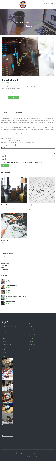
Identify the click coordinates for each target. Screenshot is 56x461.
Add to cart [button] (51, 200)
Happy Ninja (4, 240)
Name (2, 156)
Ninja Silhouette (34, 205)
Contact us (4, 352)
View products (23, 200)
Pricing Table (32, 334)
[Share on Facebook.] (3, 104)
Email (2, 159)
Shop (21, 22)
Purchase (35, 456)
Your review (4, 147)
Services (4, 349)
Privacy (19, 456)
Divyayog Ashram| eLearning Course (16, 453)
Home (16, 22)
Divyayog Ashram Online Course (40, 453)
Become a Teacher (6, 344)
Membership (32, 332)
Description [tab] (7, 112)
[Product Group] (14, 190)
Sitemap (29, 456)
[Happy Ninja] (14, 225)
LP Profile (31, 329)
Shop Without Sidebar (6, 265)
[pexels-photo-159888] (28, 56)
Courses (31, 323)
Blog (30, 347)
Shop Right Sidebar (6, 263)
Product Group (5, 205)
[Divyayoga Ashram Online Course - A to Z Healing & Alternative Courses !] (23, 4)
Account (31, 341)
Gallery (4, 347)
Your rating (4, 145)
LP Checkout (32, 326)
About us (4, 341)
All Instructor (32, 344)
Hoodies (27, 22)
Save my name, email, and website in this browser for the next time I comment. (23, 162)
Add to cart (13, 97)
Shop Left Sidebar (17, 92)
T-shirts (3, 267)
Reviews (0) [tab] (19, 112)
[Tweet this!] (7, 103)
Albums (3, 256)
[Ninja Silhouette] (42, 190)
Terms (23, 456)
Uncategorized (4, 269)
